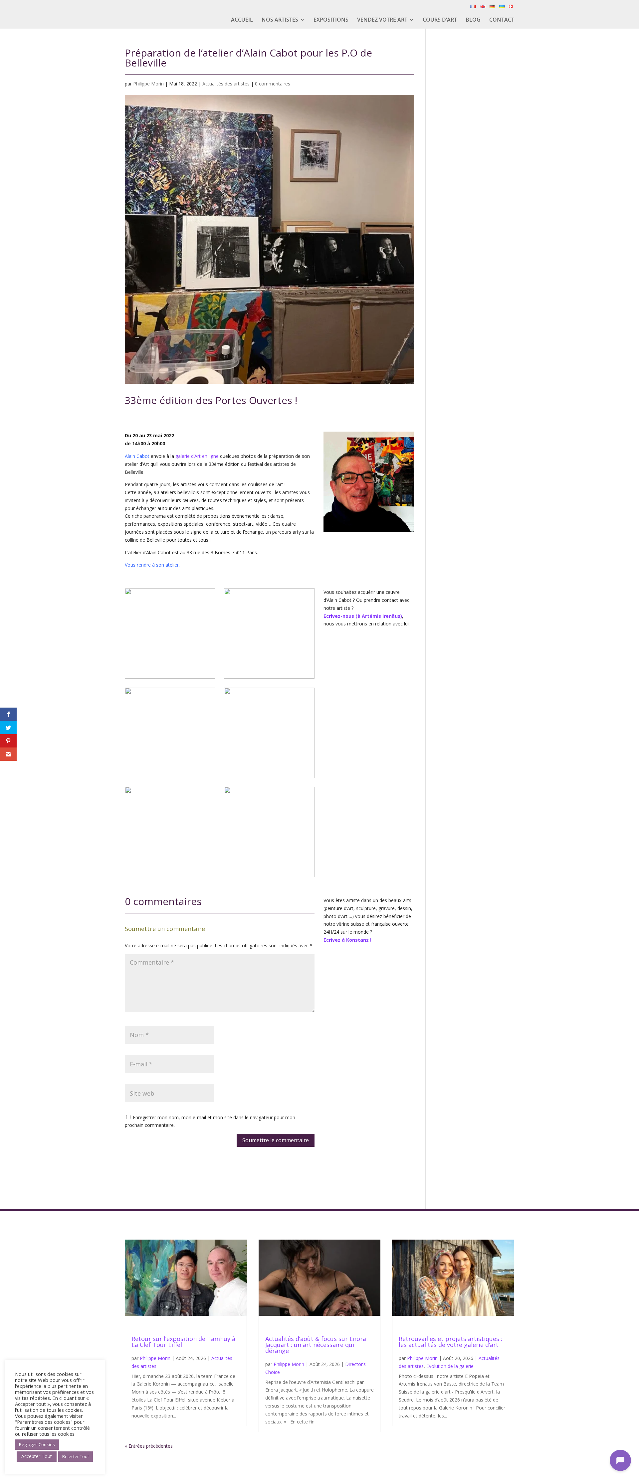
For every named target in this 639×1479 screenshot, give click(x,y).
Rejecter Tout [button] (75, 1456)
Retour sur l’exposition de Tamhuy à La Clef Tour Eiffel (183, 1342)
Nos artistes (280, 20)
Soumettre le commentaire (275, 1140)
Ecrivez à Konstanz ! (347, 940)
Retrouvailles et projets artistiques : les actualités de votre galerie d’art (450, 1342)
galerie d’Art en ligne (197, 456)
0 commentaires (272, 83)
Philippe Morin (148, 83)
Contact (501, 20)
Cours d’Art (440, 20)
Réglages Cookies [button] (37, 1444)
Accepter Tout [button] (36, 1456)
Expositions (331, 20)
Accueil (242, 20)
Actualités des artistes (226, 83)
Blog (473, 20)
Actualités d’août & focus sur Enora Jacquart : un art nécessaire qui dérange (315, 1345)
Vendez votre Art (382, 20)
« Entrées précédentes (149, 1446)
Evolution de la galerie (450, 1366)
